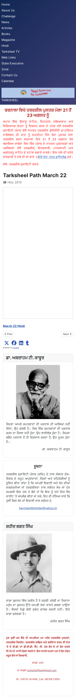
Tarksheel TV (10, 51)
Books (5, 34)
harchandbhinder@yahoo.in (38, 508)
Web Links (8, 57)
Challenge (8, 16)
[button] (6, 343)
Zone (4, 69)
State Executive (12, 63)
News (5, 22)
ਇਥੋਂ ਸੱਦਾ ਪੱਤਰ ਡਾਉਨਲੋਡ (52, 157)
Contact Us (9, 75)
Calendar (7, 81)
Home (5, 4)
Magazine (8, 40)
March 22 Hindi (14, 326)
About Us (8, 10)
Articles (6, 28)
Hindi (5, 45)
